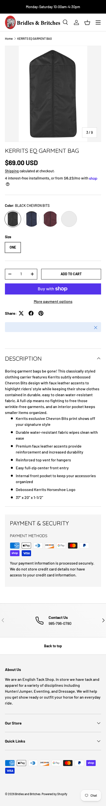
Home (9, 38)
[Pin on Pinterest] (41, 313)
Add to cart (71, 274)
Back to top (53, 646)
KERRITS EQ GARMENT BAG (34, 38)
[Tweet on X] (21, 313)
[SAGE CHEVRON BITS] (69, 219)
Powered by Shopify (54, 794)
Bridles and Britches (27, 794)
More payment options (53, 301)
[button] (87, 22)
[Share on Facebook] (31, 313)
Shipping (12, 171)
